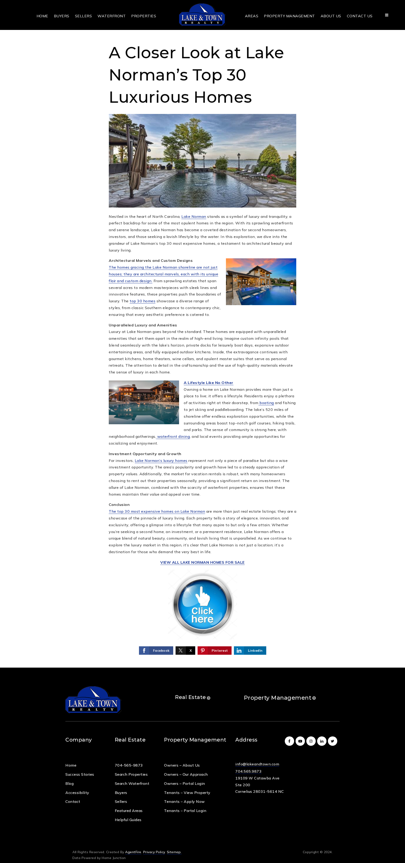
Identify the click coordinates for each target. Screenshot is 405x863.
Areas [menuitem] (252, 16)
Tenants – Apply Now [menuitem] (184, 801)
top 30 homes (142, 301)
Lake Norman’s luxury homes (161, 460)
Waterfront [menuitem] (112, 16)
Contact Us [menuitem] (360, 16)
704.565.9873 (248, 771)
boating (266, 402)
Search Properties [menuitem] (131, 774)
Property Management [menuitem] (289, 16)
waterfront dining (173, 436)
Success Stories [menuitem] (79, 774)
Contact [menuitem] (72, 801)
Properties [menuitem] (143, 16)
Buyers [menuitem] (61, 16)
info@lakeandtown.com (257, 764)
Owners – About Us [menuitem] (182, 765)
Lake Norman (193, 216)
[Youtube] (301, 741)
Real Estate (190, 697)
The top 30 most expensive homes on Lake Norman (157, 511)
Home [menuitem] (42, 16)
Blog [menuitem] (69, 783)
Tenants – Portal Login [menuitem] (185, 810)
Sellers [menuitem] (83, 16)
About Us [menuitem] (331, 16)
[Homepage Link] (202, 14)
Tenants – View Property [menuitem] (187, 792)
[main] (202, 334)
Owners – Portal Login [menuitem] (184, 783)
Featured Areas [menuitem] (129, 810)
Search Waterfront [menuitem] (132, 783)
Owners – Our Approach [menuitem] (186, 774)
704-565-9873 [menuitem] (129, 765)
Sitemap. (174, 852)
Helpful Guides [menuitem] (128, 819)
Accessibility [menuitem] (77, 792)
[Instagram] (311, 741)
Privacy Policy (154, 852)
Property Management (277, 697)
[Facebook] (290, 741)
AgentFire (133, 852)
